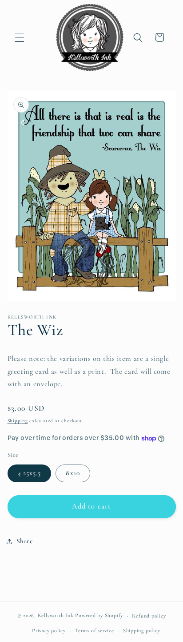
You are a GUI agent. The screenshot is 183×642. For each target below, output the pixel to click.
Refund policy (149, 616)
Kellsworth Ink (56, 616)
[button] (19, 37)
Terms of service (94, 630)
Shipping (18, 421)
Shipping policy (141, 630)
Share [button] (24, 541)
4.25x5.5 (29, 473)
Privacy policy (49, 630)
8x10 (73, 473)
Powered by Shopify (99, 616)
